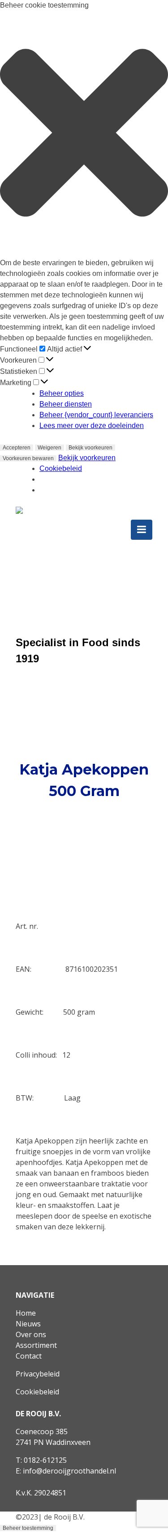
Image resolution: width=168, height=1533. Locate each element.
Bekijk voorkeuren (90, 448)
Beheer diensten (65, 404)
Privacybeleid (38, 1374)
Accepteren (16, 448)
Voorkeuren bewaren (28, 458)
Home (26, 1313)
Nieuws (28, 1324)
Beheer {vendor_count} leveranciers (96, 415)
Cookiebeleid (60, 468)
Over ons (31, 1334)
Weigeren (49, 448)
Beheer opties (61, 393)
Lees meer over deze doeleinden (91, 425)
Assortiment (36, 1345)
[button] (84, 134)
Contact (29, 1356)
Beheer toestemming (28, 1528)
